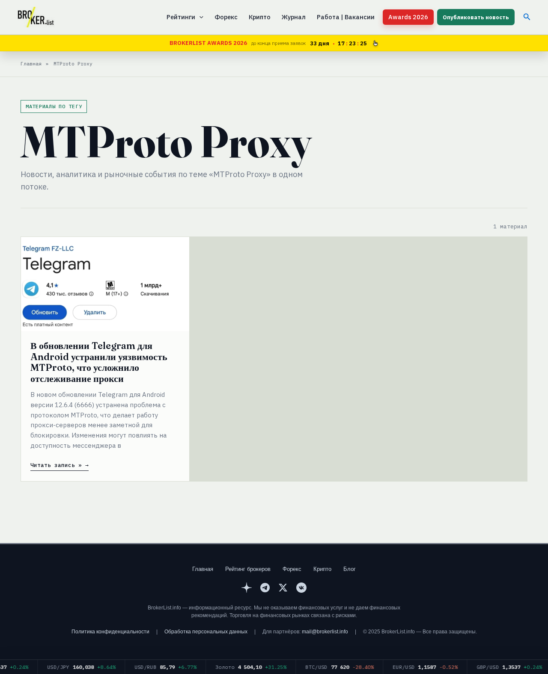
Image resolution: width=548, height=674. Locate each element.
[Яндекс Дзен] (246, 588)
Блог (349, 569)
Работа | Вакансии (346, 17)
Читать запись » (56, 465)
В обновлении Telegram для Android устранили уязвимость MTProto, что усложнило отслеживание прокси (98, 362)
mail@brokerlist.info (325, 632)
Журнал (294, 17)
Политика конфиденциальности (110, 632)
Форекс (226, 17)
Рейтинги (181, 17)
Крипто (260, 17)
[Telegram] (265, 589)
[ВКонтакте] (301, 588)
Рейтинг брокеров (248, 569)
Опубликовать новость (476, 17)
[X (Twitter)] (283, 589)
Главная (202, 569)
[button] (199, 17)
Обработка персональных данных (205, 632)
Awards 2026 (408, 17)
